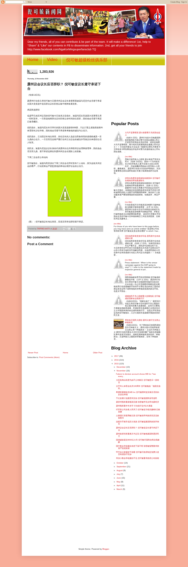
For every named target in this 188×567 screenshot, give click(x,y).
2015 (116, 364)
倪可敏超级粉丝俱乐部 (86, 60)
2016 (116, 360)
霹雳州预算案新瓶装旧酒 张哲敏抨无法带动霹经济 (137, 402)
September (122, 466)
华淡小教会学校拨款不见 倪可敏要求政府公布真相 (137, 458)
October (120, 463)
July (119, 474)
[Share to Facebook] (71, 228)
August (120, 470)
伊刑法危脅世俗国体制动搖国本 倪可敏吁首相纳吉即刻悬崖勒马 (142, 179)
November (121, 371)
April (119, 485)
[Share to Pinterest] (74, 228)
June (119, 478)
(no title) (128, 156)
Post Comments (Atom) (49, 357)
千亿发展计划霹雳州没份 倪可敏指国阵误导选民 (136, 398)
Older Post (97, 352)
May (119, 482)
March (120, 489)
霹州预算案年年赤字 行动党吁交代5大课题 (134, 406)
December (121, 367)
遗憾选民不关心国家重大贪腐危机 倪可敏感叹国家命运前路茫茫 (142, 297)
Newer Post (33, 352)
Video (52, 59)
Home (32, 59)
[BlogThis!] (66, 228)
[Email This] (63, 228)
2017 (116, 356)
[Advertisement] (65, 328)
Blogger (105, 549)
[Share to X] (69, 228)
